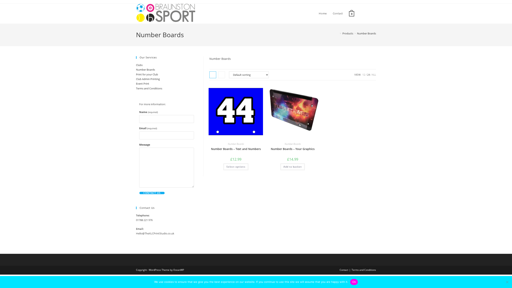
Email (148, 128)
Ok (354, 281)
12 (363, 74)
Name (148, 112)
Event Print (142, 83)
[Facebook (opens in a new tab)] (369, 13)
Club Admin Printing (148, 79)
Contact (344, 270)
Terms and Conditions (149, 88)
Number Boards (366, 33)
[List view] (221, 74)
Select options (235, 166)
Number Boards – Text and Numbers (236, 149)
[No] (507, 282)
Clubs (139, 65)
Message (144, 144)
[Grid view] (212, 74)
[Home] (338, 33)
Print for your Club (147, 74)
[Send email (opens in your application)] (375, 13)
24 (368, 74)
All (374, 74)
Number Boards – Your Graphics (293, 149)
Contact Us (152, 193)
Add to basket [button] (292, 166)
